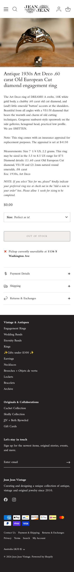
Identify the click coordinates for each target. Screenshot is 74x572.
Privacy (7, 538)
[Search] (15, 9)
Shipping (14, 286)
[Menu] (6, 9)
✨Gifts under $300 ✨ (19, 352)
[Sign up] (68, 462)
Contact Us (10, 533)
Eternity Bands (13, 340)
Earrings (9, 358)
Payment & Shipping (28, 533)
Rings (7, 346)
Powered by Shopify (42, 557)
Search (26, 538)
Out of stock (37, 236)
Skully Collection (14, 414)
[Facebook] (6, 499)
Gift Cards (10, 426)
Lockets (8, 377)
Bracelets (9, 383)
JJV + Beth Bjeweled (16, 420)
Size (9, 217)
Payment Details (19, 273)
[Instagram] (14, 499)
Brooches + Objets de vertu (20, 371)
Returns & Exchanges (22, 298)
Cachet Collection (15, 408)
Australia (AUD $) (13, 549)
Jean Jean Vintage (21, 557)
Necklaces (10, 364)
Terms (17, 538)
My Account (39, 538)
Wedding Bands (13, 334)
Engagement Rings (15, 328)
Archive (8, 389)
